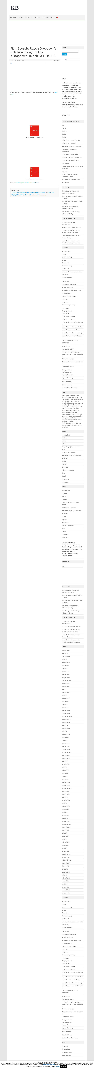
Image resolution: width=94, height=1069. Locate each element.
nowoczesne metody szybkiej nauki (72, 414)
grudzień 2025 (66, 674)
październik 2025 (67, 680)
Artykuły (64, 438)
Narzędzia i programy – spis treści (71, 146)
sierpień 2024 (66, 722)
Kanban (79, 397)
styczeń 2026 (65, 671)
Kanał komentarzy (67, 1052)
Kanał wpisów (66, 1049)
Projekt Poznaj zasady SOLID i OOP (72, 157)
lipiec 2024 (65, 725)
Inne (63, 254)
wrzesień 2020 (66, 863)
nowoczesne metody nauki (69, 412)
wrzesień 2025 (66, 683)
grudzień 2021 (66, 818)
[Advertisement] (47, 32)
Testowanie (65, 266)
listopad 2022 (66, 785)
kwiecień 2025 (66, 698)
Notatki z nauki (66, 287)
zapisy (75, 425)
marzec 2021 (65, 845)
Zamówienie (65, 479)
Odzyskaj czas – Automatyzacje (71, 179)
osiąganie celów (78, 416)
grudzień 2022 (66, 782)
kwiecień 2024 (66, 734)
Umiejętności (65, 370)
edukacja (64, 397)
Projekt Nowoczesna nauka (70, 154)
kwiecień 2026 (66, 662)
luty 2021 (64, 848)
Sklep (63, 473)
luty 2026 (64, 668)
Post (26, 182)
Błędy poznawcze (67, 349)
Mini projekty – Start (68, 319)
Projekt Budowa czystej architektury (72, 322)
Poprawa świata (66, 378)
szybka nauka (71, 423)
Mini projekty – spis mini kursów (71, 140)
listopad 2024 (66, 713)
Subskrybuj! (35, 130)
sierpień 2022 (66, 794)
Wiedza (37, 17)
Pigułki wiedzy (66, 293)
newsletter (65, 410)
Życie (66, 427)
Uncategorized (66, 385)
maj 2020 (64, 875)
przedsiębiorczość (76, 419)
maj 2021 (64, 839)
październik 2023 (67, 752)
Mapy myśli (65, 171)
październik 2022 (67, 788)
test (80, 423)
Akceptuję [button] (63, 1066)
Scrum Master (66, 241)
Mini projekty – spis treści (69, 143)
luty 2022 (64, 812)
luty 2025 (64, 704)
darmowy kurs (75, 395)
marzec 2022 (65, 809)
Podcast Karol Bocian (68, 296)
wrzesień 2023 (66, 755)
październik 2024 (67, 716)
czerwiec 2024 (66, 728)
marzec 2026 (65, 665)
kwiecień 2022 (66, 806)
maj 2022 (64, 803)
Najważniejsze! (48, 17)
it (72, 397)
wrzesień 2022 (66, 791)
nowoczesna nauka (74, 410)
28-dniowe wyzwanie (68, 305)
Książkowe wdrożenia (68, 284)
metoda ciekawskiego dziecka (70, 401)
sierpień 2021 (66, 830)
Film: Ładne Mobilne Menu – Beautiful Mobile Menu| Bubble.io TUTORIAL (31, 192)
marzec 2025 (65, 701)
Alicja (63, 235)
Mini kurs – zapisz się (68, 316)
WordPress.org (66, 1055)
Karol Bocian (65, 222)
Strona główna (66, 435)
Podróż (64, 128)
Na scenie (64, 458)
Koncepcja (65, 281)
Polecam (64, 444)
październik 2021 (67, 824)
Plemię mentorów (67, 366)
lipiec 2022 (65, 797)
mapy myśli (80, 399)
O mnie (64, 441)
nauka (77, 408)
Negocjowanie (66, 381)
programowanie (66, 419)
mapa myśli (73, 399)
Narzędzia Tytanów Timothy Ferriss (72, 362)
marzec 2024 (65, 737)
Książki (64, 137)
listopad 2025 (66, 677)
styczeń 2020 (65, 887)
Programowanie (66, 277)
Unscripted (65, 425)
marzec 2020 (65, 881)
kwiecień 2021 (66, 842)
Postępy (64, 302)
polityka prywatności (49, 1064)
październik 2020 (67, 860)
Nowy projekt (66, 416)
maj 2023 (64, 767)
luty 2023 (64, 776)
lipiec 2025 (65, 689)
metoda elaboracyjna (68, 403)
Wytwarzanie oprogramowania (71, 272)
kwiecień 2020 (66, 878)
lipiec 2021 (65, 833)
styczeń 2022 (65, 815)
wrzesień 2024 (66, 719)
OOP (71, 416)
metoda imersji (78, 403)
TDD (76, 423)
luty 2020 (64, 884)
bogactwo (68, 395)
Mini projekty (65, 311)
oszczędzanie (66, 418)
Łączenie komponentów (74, 227)
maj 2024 (64, 731)
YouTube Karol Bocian (33, 182)
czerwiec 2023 (66, 764)
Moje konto (65, 482)
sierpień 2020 (66, 866)
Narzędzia (65, 263)
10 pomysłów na (66, 375)
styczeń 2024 (65, 743)
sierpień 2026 (66, 650)
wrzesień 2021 (66, 827)
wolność (70, 425)
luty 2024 (64, 740)
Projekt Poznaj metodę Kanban (71, 160)
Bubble (18, 182)
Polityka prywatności (68, 470)
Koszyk (64, 476)
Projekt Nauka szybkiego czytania (71, 327)
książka (64, 399)
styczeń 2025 (65, 707)
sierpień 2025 (66, 686)
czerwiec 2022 (66, 800)
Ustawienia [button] (56, 1066)
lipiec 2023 (65, 761)
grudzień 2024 (66, 710)
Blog (21, 17)
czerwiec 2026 (66, 656)
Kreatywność (65, 163)
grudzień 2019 (66, 890)
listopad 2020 (66, 857)
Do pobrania (65, 182)
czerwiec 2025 (66, 692)
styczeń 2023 (65, 779)
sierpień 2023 (66, 758)
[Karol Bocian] (14, 12)
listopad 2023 (66, 749)
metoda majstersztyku (68, 405)
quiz (63, 421)
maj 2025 (64, 695)
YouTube (28, 17)
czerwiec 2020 (66, 872)
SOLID (76, 421)
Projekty (64, 308)
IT (62, 260)
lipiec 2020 (65, 869)
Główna (13, 17)
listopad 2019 (66, 893)
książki (68, 399)
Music (73, 408)
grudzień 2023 (66, 746)
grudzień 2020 (66, 854)
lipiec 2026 (65, 653)
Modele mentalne (67, 359)
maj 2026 (64, 659)
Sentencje (64, 346)
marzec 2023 (65, 773)
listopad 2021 (66, 821)
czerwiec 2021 (66, 836)
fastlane (69, 397)
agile (63, 395)
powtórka (73, 418)
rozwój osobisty (69, 421)
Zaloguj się (65, 1046)
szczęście (64, 423)
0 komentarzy (55, 60)
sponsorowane (66, 257)
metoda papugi (73, 406)
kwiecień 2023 (66, 770)
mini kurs (69, 408)
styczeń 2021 (65, 851)
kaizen (75, 397)
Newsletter (65, 467)
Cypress (22, 182)
